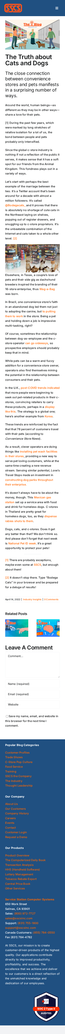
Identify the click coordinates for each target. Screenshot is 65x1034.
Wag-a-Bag (47, 289)
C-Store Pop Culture (19, 762)
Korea (49, 416)
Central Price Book (17, 883)
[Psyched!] (48, 627)
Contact (10, 827)
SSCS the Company (18, 776)
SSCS (37, 564)
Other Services (15, 888)
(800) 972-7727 (24, 913)
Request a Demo (16, 837)
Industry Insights (32, 599)
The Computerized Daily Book (25, 860)
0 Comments (51, 599)
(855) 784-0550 (44, 932)
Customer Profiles (17, 752)
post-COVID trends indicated (40, 387)
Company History (17, 813)
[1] (7, 560)
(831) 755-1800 (28, 923)
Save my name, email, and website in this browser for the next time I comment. (31, 720)
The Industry (13, 781)
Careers (10, 818)
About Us (11, 804)
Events (9, 822)
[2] (15, 238)
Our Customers (15, 808)
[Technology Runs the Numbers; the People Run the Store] (16, 627)
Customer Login (16, 832)
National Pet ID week (22, 543)
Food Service (14, 766)
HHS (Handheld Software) (22, 869)
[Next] (57, 627)
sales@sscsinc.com (18, 918)
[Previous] (7, 627)
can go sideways (36, 343)
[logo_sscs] (13, 5)
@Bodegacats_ (15, 205)
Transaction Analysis (19, 865)
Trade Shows (14, 757)
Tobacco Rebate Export (21, 879)
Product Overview (17, 855)
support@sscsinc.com (20, 927)
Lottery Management (19, 874)
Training (10, 771)
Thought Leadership (19, 785)
